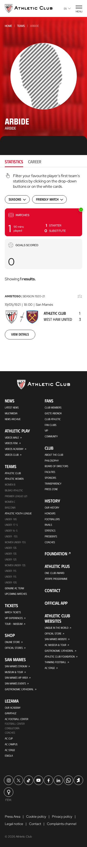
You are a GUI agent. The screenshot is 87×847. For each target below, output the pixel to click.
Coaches (10, 732)
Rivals (48, 524)
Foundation (56, 553)
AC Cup (9, 738)
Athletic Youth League (18, 513)
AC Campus (11, 744)
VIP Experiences (14, 618)
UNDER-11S (10, 570)
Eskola (9, 755)
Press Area (12, 816)
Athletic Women (14, 478)
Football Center (15, 723)
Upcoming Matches (16, 593)
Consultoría (12, 728)
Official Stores (14, 647)
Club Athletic (53, 419)
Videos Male (12, 437)
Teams (21, 25)
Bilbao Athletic (14, 490)
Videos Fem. (11, 443)
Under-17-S (11, 524)
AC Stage (10, 750)
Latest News (12, 407)
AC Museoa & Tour (55, 644)
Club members (53, 407)
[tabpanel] (43, 259)
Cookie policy (36, 816)
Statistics (50, 530)
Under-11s (10, 576)
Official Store (53, 633)
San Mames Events (15, 683)
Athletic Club (13, 473)
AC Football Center (16, 719)
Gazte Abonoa (53, 413)
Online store (12, 641)
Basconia (10, 507)
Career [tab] (34, 161)
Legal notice (14, 824)
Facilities (50, 471)
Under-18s (11, 519)
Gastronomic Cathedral (19, 689)
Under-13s (10, 547)
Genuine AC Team (14, 588)
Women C (10, 501)
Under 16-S (11, 530)
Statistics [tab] (14, 161)
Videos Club (12, 454)
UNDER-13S (10, 553)
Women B (10, 484)
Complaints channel (61, 824)
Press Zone (51, 489)
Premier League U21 (16, 496)
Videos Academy (14, 448)
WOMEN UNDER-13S (15, 565)
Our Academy (13, 707)
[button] (43, 222)
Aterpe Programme (56, 578)
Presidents (51, 536)
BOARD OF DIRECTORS (56, 466)
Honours (50, 513)
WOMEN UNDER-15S (15, 542)
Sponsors (50, 477)
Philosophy (52, 460)
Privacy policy (62, 816)
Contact (52, 590)
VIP (46, 430)
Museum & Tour (14, 672)
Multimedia (11, 413)
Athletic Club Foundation (60, 656)
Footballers (52, 519)
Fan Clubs (50, 424)
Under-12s (10, 559)
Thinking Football (55, 662)
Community (51, 436)
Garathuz (10, 713)
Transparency (53, 483)
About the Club (54, 454)
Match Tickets (13, 612)
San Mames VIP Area (16, 677)
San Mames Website (56, 639)
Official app (56, 603)
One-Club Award (54, 572)
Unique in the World (56, 627)
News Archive (13, 419)
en (65, 8)
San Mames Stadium (16, 666)
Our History (52, 507)
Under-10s (11, 582)
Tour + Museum (13, 623)
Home (8, 25)
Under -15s (11, 536)
